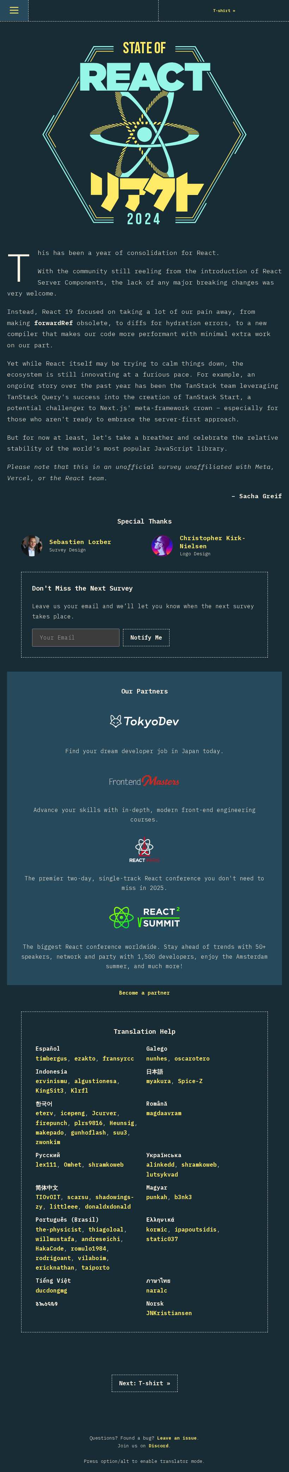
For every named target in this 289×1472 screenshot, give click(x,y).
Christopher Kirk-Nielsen (213, 542)
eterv (44, 1113)
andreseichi (100, 1238)
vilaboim (92, 1258)
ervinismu (51, 1081)
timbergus (51, 1058)
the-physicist (58, 1229)
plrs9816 (88, 1122)
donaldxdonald (108, 1206)
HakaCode (50, 1248)
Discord (158, 1446)
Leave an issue (177, 1438)
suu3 (120, 1132)
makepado (50, 1132)
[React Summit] (144, 917)
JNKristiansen (169, 1313)
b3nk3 (183, 1197)
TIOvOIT (48, 1197)
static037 (162, 1238)
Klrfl (79, 1090)
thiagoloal (106, 1229)
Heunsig (122, 1122)
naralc (156, 1290)
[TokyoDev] (144, 721)
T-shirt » (144, 1383)
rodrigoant (53, 1258)
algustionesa (95, 1081)
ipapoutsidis (195, 1229)
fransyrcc (118, 1058)
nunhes (156, 1058)
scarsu (77, 1197)
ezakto (85, 1058)
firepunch (51, 1122)
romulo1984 (88, 1248)
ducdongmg (51, 1290)
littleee (64, 1206)
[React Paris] (144, 849)
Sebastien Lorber (80, 542)
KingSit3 (50, 1090)
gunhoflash (88, 1132)
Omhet (72, 1164)
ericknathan (55, 1267)
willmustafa (55, 1238)
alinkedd (160, 1164)
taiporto (95, 1267)
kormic (156, 1229)
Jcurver (104, 1113)
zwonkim (48, 1142)
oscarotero (192, 1058)
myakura (158, 1081)
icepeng (72, 1113)
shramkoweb (106, 1164)
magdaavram (164, 1113)
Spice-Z (190, 1081)
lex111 (46, 1164)
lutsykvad (162, 1174)
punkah (156, 1197)
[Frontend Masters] (144, 780)
